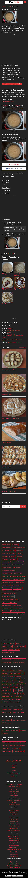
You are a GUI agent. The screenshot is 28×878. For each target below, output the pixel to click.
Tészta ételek (5, 611)
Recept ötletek (16, 748)
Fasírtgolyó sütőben (14, 843)
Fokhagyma (17, 676)
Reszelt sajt (5, 687)
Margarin (8, 682)
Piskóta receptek (19, 582)
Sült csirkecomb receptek (9, 602)
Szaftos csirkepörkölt (14, 836)
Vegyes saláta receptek (8, 614)
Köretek (15, 646)
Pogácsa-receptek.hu (14, 864)
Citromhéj (20, 670)
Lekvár (23, 679)
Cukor (10, 673)
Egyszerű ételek (11, 335)
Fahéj (3, 676)
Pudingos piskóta (14, 810)
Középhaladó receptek (19, 712)
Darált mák (17, 673)
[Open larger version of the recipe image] (14, 151)
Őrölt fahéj (5, 702)
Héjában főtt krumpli (14, 786)
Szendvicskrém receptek (9, 593)
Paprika (16, 685)
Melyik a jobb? (6, 748)
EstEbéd (3, 6)
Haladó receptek (17, 709)
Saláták (17, 649)
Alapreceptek (10, 330)
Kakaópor (11, 679)
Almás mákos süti (14, 826)
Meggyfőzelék (14, 795)
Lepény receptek (7, 576)
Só (3, 690)
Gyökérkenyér (6, 443)
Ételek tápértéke (6, 751)
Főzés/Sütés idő (21, 743)
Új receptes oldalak (18, 751)
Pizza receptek (15, 585)
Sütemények (17, 605)
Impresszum (14, 776)
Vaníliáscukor (6, 696)
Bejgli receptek (6, 547)
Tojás (20, 690)
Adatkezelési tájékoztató (14, 773)
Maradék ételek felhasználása (17, 745)
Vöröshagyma (18, 696)
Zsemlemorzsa (6, 699)
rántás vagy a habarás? (16, 109)
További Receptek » (22, 347)
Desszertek (5, 643)
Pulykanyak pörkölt (14, 840)
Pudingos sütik (18, 588)
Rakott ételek (17, 591)
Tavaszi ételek (14, 730)
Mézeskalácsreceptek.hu (14, 865)
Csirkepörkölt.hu (14, 869)
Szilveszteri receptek (8, 596)
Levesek (4, 649)
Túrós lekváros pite (14, 817)
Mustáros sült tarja (14, 838)
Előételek (18, 643)
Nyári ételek (5, 730)
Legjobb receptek (7, 573)
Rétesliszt (16, 687)
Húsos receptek (6, 660)
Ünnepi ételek (21, 614)
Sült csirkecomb (14, 854)
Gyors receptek (6, 720)
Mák (3, 685)
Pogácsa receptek (7, 588)
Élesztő (18, 699)
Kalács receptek (6, 562)
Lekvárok (22, 646)
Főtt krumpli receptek (8, 556)
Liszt (15, 342)
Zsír (13, 699)
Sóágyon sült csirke (14, 847)
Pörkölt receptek (7, 591)
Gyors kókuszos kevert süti (10, 418)
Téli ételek (23, 730)
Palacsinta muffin (14, 828)
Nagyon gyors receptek (16, 334)
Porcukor (22, 685)
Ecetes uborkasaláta (14, 798)
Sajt (22, 687)
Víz (20, 342)
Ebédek (9, 332)
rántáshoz (5, 105)
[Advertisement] (14, 49)
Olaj (18, 342)
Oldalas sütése (14, 852)
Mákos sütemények (18, 579)
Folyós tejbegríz (14, 789)
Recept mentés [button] (14, 164)
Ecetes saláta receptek (8, 550)
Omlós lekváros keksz (8, 370)
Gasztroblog (14, 767)
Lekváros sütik (18, 573)
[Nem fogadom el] (26, 873)
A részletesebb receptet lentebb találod (12, 83)
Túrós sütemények (16, 611)
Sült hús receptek (7, 605)
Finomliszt (11, 342)
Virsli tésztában (14, 856)
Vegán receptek (10, 339)
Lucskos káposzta (14, 845)
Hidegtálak (5, 559)
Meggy (21, 682)
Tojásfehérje (5, 693)
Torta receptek (19, 608)
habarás (17, 105)
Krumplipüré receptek (8, 570)
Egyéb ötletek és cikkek (8, 743)
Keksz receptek (6, 565)
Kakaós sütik (13, 559)
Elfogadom (8, 875)
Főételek (4, 646)
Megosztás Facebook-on (15, 168)
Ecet (23, 673)
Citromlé (4, 673)
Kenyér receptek (7, 568)
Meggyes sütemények (19, 576)
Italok (10, 646)
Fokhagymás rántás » (9, 101)
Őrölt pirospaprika (15, 702)
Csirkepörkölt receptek (18, 547)
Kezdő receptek (6, 712)
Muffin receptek (6, 579)
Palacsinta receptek (7, 582)
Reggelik (11, 649)
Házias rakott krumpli (14, 804)
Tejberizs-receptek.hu (14, 867)
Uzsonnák (5, 652)
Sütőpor (7, 690)
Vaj (23, 693)
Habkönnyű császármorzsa (14, 784)
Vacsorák (11, 652)
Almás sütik (14, 544)
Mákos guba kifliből (14, 791)
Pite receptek (6, 585)
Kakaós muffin (14, 821)
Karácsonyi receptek (18, 562)
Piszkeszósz (14, 793)
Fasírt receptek (6, 553)
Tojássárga (13, 693)
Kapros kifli (14, 802)
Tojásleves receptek (7, 608)
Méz (7, 685)
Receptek (9, 6)
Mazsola (15, 682)
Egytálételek (19, 550)
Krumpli (18, 679)
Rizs (11, 687)
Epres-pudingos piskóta (14, 830)
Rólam (14, 770)
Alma (3, 670)
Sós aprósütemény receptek (10, 599)
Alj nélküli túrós (14, 815)
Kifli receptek (17, 568)
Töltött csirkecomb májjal (14, 849)
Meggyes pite (14, 819)
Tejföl (16, 690)
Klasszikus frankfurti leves (14, 800)
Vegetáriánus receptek (19, 660)
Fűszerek (4, 745)
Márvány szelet (14, 812)
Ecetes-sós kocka (7, 394)
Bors (8, 670)
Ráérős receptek (6, 723)
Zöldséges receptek (18, 662)
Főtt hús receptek (17, 553)
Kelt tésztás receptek (18, 565)
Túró (19, 693)
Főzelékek (17, 330)
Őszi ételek (5, 733)
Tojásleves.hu (14, 862)
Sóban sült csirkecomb (9, 491)
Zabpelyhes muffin (14, 824)
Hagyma (4, 679)
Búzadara (13, 670)
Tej (12, 690)
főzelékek (11, 254)
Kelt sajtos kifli (6, 467)
